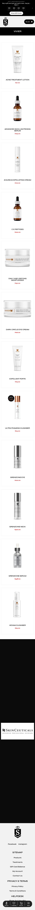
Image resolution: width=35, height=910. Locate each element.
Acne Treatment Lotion (17, 80)
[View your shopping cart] (21, 903)
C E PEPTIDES (18, 229)
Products (17, 858)
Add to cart (17, 74)
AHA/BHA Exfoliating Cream (17, 180)
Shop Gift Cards (16, 13)
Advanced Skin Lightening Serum (18, 130)
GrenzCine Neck (17, 527)
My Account (17, 871)
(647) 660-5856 (20, 900)
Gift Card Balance (17, 867)
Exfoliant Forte (17, 379)
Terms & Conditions (17, 891)
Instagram (22, 844)
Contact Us (17, 876)
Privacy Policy (17, 886)
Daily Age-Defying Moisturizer (18, 279)
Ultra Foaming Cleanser (17, 428)
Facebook (12, 844)
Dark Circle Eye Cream (17, 330)
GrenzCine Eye (17, 477)
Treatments (17, 862)
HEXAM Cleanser (17, 625)
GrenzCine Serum (17, 576)
